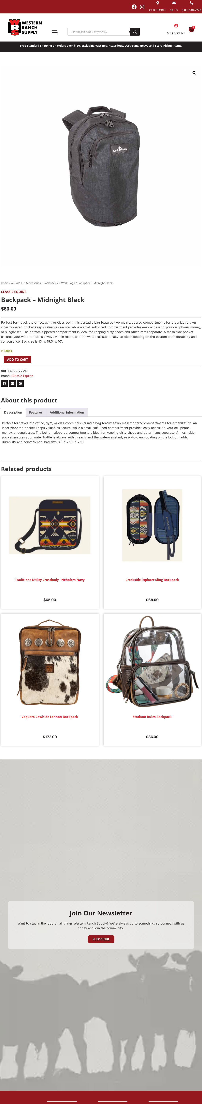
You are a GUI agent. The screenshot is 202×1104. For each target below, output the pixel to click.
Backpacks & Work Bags (59, 283)
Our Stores (157, 10)
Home (4, 283)
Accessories (33, 283)
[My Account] (176, 26)
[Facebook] (134, 7)
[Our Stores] (157, 3)
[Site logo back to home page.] (25, 27)
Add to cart (17, 359)
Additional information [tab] (67, 412)
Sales (174, 10)
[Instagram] (142, 7)
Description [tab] (13, 412)
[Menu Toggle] (54, 32)
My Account (176, 33)
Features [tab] (36, 412)
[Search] (135, 32)
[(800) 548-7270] (191, 3)
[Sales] (174, 3)
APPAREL (17, 283)
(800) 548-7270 (191, 10)
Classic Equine (13, 292)
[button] (194, 72)
